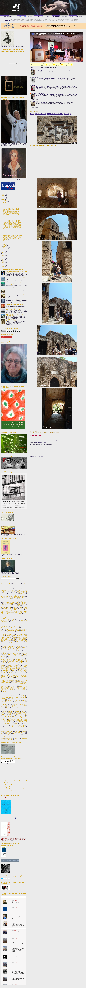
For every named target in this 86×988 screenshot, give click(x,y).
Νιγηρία (24, 682)
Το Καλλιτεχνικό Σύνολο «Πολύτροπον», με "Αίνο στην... (12, 238)
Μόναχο (18, 673)
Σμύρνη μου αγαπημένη (40, 102)
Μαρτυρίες (24, 666)
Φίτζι (1, 732)
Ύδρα (26, 728)
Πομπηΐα (11, 701)
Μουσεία (3, 676)
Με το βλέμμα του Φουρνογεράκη (16, 668)
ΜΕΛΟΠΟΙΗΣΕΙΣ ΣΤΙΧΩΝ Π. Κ (47, 16)
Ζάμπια (14, 637)
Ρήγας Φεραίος (22, 706)
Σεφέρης (2, 712)
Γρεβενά (6, 617)
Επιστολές (3, 633)
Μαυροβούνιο (14, 667)
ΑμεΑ (10, 598)
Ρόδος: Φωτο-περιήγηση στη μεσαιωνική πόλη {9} (11, 208)
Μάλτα (6, 665)
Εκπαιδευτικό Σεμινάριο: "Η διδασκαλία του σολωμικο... (12, 237)
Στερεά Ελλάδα (8, 716)
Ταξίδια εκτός (7, 722)
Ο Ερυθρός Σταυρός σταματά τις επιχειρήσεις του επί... (12, 223)
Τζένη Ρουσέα (12, 725)
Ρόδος (54, 432)
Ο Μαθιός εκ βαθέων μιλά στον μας (10, 773)
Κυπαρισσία (3, 660)
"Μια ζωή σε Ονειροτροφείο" (20, 584)
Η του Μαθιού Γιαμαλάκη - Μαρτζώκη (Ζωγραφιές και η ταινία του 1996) (14, 781)
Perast (5, 739)
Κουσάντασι (16, 656)
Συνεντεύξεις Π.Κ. (11, 719)
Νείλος (12, 682)
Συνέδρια (21, 718)
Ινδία (2, 643)
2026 (3, 194)
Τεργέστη (20, 723)
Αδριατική (3, 593)
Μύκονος (3, 680)
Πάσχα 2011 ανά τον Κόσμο (12, 694)
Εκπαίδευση (24, 628)
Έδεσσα (25, 623)
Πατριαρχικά (22, 695)
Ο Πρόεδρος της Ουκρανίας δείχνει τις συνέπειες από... (12, 227)
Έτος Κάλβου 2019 (20, 634)
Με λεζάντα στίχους (4, 668)
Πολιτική (23, 700)
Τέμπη (16, 723)
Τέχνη (25, 723)
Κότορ (10, 656)
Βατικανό (5, 608)
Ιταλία (25, 645)
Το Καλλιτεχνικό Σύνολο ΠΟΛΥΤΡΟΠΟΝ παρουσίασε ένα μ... (13, 233)
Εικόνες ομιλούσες (17, 626)
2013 (3, 259)
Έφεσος (25, 635)
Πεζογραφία (3, 696)
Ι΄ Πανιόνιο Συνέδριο (10, 641)
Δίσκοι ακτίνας (3, 623)
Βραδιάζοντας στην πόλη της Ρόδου (9, 230)
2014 (3, 258)
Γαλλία (7, 613)
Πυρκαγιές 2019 (16, 705)
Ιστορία (19, 645)
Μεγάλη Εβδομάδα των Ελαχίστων (11, 669)
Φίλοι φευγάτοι (8, 731)
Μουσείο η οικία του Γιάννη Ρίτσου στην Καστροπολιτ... (12, 222)
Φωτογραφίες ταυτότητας (14, 734)
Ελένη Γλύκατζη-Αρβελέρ (20, 629)
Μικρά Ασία (11, 672)
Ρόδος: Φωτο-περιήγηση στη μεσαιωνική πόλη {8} (11, 209)
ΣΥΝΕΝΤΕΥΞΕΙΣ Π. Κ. (66, 16)
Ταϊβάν (26, 719)
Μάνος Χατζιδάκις (17, 665)
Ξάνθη (10, 686)
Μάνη (10, 665)
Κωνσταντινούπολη (17, 660)
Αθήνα (16, 593)
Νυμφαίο (24, 685)
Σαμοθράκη (4, 711)
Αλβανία (23, 596)
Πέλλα (19, 696)
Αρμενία (2, 604)
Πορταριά (24, 701)
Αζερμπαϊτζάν (11, 593)
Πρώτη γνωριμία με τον (12, 766)
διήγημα (8, 620)
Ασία (18, 605)
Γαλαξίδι (20, 612)
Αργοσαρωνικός (6, 602)
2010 (3, 262)
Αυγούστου (5, 240)
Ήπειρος (19, 638)
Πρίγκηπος (18, 702)
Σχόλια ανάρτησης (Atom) (40, 442)
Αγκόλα (14, 592)
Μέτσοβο (20, 671)
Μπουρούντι (23, 679)
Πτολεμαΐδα (15, 704)
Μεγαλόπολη (21, 669)
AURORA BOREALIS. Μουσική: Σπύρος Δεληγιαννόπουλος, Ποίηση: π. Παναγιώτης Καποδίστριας (14, 283)
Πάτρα (15, 695)
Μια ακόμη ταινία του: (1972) (11, 774)
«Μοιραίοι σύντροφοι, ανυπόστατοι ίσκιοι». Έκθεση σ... (12, 228)
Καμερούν (24, 649)
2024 (3, 197)
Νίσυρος (17, 683)
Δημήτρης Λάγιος (6, 618)
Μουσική (12, 677)
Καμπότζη (2, 650)
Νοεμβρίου (5, 201)
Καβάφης (3, 647)
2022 (3, 199)
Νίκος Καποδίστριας (4, 683)
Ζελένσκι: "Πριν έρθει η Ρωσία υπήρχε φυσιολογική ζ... (12, 236)
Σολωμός (3, 714)
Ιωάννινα (18, 646)
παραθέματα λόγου (35, 77)
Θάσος (19, 639)
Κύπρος (8, 660)
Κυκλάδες (18, 659)
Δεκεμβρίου (5, 200)
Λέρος (13, 661)
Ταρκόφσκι (7, 723)
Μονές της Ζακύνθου (6, 675)
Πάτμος (10, 695)
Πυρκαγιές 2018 (10, 705)
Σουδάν (21, 714)
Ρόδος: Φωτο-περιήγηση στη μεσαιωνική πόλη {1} (11, 221)
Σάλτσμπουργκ (24, 710)
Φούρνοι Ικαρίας (17, 732)
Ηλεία (10, 638)
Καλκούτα (4, 649)
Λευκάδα (21, 661)
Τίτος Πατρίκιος (7, 726)
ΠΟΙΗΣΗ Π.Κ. (58, 16)
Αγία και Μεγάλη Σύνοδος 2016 (10, 589)
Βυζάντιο (16, 612)
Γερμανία (12, 613)
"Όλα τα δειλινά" (4, 783)
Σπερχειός (8, 715)
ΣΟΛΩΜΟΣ (37, 16)
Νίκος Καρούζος (11, 683)
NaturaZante (33, 85)
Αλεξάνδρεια (3, 597)
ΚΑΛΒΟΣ (32, 16)
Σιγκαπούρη (13, 712)
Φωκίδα (2, 733)
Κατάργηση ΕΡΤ (4, 652)
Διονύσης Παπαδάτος (16, 621)
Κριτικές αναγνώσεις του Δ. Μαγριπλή (17, 658)
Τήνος (24, 725)
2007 (3, 266)
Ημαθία (15, 638)
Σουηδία (25, 714)
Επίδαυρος (3, 631)
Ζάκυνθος (5, 637)
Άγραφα (18, 592)
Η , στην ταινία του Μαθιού (13, 782)
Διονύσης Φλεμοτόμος (20, 622)
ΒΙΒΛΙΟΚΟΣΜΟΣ (16, 16)
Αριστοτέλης (19, 603)
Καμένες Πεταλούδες (17, 649)
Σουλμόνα (4, 715)
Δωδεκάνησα (50, 432)
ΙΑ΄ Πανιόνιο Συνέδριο (20, 641)
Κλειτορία (7, 655)
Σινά (5, 713)
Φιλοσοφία (18, 731)
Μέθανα (26, 669)
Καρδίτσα (7, 650)
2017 (3, 254)
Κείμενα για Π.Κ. (13, 652)
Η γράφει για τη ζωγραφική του (11, 772)
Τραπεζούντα (3, 727)
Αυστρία (9, 607)
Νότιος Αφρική (23, 683)
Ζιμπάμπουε (19, 637)
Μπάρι (16, 679)
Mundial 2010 (16, 738)
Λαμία (26, 660)
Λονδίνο (10, 664)
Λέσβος (16, 661)
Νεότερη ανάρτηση (33, 440)
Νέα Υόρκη (7, 682)
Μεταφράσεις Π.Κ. (7, 671)
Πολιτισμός (3, 701)
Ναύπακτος (9, 681)
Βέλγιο (10, 608)
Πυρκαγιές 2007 (22, 704)
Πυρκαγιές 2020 (23, 705)
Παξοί (18, 690)
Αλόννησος (5, 598)
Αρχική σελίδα (57, 440)
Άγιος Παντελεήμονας (6, 592)
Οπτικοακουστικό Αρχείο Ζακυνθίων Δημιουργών (14, 688)
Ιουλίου (4, 241)
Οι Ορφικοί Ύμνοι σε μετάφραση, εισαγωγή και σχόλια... (12, 224)
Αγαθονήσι (24, 588)
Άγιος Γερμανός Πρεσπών (14, 591)
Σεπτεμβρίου (5, 239)
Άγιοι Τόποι (11, 590)
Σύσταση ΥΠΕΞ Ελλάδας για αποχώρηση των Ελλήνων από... (13, 214)
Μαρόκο (19, 666)
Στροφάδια (5, 718)
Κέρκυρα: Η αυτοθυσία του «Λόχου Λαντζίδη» (10, 207)
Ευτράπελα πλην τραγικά (17, 635)
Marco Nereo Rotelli (9, 738)
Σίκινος (2, 713)
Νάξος (20, 680)
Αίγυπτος (16, 595)
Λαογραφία (4, 661)
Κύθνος (13, 659)
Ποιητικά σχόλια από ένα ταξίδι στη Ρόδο (10, 212)
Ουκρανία (3, 689)
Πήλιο (21, 697)
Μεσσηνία (25, 670)
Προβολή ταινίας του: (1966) (10, 767)
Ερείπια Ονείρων (16, 633)
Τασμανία (12, 723)
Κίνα (8, 654)
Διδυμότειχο (2, 620)
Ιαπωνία (3, 642)
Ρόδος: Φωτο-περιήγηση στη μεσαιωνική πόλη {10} (11, 203)
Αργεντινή (20, 601)
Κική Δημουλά (24, 653)
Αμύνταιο (20, 598)
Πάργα (21, 691)
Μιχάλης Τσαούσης (21, 672)
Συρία (18, 719)
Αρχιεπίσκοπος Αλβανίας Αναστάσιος (8, 605)
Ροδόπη (13, 707)
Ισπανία (6, 645)
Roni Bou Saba (9, 739)
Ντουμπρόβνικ (17, 685)
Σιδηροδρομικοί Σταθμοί (21, 712)
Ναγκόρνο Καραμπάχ (10, 680)
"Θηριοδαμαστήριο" (16, 583)
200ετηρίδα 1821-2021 (18, 585)
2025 (3, 195)
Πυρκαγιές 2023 (4, 706)
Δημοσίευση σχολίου (33, 437)
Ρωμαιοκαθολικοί (4, 708)
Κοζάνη (11, 655)
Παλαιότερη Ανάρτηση (80, 440)
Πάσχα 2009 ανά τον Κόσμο (10, 692)
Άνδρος (15, 599)
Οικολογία (21, 686)
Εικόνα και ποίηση (8, 625)
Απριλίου (5, 245)
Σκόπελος (10, 713)
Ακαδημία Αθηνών (4, 596)
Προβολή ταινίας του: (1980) (11, 768)
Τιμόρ (2, 726)
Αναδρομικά (8, 599)
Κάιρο (14, 647)
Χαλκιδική (3, 736)
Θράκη (3, 641)
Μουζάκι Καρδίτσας (15, 675)
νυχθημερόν (33, 69)
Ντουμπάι (10, 685)
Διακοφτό (13, 619)
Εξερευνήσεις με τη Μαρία (13, 630)
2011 (3, 261)
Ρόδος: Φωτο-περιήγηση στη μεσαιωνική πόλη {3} (11, 219)
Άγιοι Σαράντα (4, 590)
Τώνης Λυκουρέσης (22, 727)
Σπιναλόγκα (19, 715)
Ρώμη (10, 708)
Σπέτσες (13, 715)
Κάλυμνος (9, 649)
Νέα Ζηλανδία (19, 681)
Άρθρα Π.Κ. (15, 602)
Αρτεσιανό (15, 604)
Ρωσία (14, 708)
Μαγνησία (15, 664)
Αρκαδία (23, 603)
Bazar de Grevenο (6, 210)
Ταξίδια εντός (58, 432)
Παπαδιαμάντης (24, 690)
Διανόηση (18, 619)
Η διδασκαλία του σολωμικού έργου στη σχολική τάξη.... (12, 225)
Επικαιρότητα (10, 631)
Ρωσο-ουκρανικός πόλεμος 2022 (10, 710)
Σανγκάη (10, 711)
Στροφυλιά (11, 718)
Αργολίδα (25, 601)
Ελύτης (2, 630)
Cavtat (24, 737)
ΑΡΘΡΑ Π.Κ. (9, 16)
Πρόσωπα (4, 704)
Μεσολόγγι (19, 670)
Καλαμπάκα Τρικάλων (6, 648)
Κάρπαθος (13, 650)
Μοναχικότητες (12, 673)
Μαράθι (8, 666)
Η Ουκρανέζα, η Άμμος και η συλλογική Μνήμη (15, 294)
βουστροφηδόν (34, 101)
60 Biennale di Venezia (17, 588)
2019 (3, 252)
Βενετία (15, 608)
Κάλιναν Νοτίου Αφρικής (22, 648)
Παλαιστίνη (3, 690)
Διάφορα (23, 619)
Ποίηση (3, 699)
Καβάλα (24, 646)
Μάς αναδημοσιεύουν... (5, 667)
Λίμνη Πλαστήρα (15, 662)
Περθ (17, 697)
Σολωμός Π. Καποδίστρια (13, 714)
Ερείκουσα (9, 633)
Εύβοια (2, 635)
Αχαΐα (26, 607)
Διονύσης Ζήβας (15, 620)
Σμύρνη (25, 713)
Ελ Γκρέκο (5, 629)
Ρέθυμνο (16, 706)
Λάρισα (9, 661)
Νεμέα (16, 682)
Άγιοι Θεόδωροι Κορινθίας (21, 589)
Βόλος (10, 611)
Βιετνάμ (2, 611)
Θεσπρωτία (3, 640)
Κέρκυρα (4, 653)
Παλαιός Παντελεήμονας (20, 689)
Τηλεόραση (19, 725)
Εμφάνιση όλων (82, 109)
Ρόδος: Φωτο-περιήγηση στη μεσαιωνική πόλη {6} (51, 113)
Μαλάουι (2, 665)
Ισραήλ (11, 645)
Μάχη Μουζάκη (22, 667)
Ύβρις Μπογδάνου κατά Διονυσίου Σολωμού (10, 728)
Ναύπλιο (13, 681)
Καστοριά (19, 650)
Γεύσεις (19, 613)
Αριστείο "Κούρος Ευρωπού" (9, 603)
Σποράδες (2, 716)
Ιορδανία (18, 643)
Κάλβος (13, 648)
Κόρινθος (24, 655)
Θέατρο (23, 639)
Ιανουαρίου (5, 248)
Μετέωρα (14, 671)
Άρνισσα (7, 604)
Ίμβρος (25, 642)
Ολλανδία (7, 687)
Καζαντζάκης (9, 647)
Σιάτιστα (8, 712)
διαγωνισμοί (15, 618)
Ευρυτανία (8, 635)
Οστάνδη (18, 688)
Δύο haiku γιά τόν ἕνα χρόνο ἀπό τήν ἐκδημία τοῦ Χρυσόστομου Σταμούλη (50, 78)
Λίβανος (3, 662)
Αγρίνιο (24, 592)
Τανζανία (3, 720)
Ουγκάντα (23, 688)
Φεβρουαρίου (5, 247)
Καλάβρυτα (20, 647)
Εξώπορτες (23, 630)
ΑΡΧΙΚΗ (4, 16)
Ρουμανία (24, 707)
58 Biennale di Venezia (9, 588)
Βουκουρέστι (20, 611)
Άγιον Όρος (20, 590)
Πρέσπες (12, 702)
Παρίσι (25, 691)
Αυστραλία (3, 607)
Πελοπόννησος (9, 697)
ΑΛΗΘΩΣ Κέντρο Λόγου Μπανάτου (18, 597)
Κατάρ (25, 650)
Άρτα (11, 604)
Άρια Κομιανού (24, 602)
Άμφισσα (2, 599)
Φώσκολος (8, 733)
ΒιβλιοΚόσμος (18, 610)
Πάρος (2, 692)
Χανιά (7, 736)
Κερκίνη (25, 652)
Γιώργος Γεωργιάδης (11, 614)
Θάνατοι (24, 638)
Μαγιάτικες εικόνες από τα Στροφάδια (13, 309)
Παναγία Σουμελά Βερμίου (12, 690)
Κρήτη (21, 656)
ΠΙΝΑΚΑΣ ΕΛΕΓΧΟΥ (46, 17)
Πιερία (24, 697)
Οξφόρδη (17, 687)
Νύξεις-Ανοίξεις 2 (4, 686)
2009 (3, 263)
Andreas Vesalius (17, 737)
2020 (3, 251)
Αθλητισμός (22, 593)
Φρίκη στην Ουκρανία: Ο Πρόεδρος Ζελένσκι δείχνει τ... (12, 226)
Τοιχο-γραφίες (15, 726)
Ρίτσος (7, 707)
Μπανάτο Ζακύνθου (6, 679)
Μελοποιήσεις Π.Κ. (6, 670)
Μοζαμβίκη (3, 674)
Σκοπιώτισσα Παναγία (17, 713)
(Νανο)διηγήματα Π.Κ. (5, 585)
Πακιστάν (11, 689)
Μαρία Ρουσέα (13, 666)
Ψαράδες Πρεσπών (8, 737)
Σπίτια (24, 715)
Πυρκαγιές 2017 (3, 705)
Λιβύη (9, 662)
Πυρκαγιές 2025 (10, 706)
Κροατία (2, 659)
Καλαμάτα (25, 647)
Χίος (14, 736)
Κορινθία (19, 655)
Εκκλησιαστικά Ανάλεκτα (9, 628)
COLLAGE (23, 16)
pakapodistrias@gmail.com (10, 20)
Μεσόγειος (14, 670)
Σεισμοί (23, 711)
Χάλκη (24, 734)
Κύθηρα (8, 659)
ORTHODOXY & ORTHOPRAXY (38, 93)
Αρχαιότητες (21, 604)
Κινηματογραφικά (17, 654)
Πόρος (20, 701)
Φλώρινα (10, 732)
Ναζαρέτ (16, 680)
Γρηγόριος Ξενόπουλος (14, 617)
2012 (3, 260)
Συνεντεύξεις (3, 719)
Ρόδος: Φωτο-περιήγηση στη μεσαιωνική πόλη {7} (11, 211)
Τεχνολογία (6, 725)
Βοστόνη (15, 611)
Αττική (24, 605)
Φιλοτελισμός (24, 731)
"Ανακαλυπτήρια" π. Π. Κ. (6, 583)
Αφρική (20, 607)
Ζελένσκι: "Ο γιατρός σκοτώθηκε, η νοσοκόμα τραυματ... (12, 235)
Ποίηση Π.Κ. (14, 699)
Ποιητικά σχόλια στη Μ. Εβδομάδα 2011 (13, 700)
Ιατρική (7, 642)
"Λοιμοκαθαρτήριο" (10, 584)
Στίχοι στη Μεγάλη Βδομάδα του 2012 (20, 716)
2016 (3, 255)
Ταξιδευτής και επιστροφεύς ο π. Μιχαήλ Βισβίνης (16, 720)
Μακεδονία (21, 664)
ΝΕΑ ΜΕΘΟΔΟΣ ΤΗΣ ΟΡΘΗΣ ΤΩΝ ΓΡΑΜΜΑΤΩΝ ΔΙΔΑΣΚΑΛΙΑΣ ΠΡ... (14, 234)
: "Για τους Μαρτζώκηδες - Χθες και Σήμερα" (13, 778)
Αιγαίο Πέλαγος (45, 432)
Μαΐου (4, 244)
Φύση (22, 732)
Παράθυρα (11, 691)
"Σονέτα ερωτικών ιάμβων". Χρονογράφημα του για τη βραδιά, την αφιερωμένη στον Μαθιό (13, 776)
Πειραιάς (9, 696)
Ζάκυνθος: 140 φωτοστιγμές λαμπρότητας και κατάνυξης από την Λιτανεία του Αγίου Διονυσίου (54, 70)
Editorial (2, 738)
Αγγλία (2, 589)
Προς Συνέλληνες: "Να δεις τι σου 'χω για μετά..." (15, 299)
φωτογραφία (3, 734)
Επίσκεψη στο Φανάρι (21, 631)
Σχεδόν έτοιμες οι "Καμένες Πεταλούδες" (14, 289)
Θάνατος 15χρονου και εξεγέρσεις (8, 639)
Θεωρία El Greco (24, 640)
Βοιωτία (7, 611)
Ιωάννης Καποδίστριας (9, 646)
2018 (3, 253)
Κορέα (15, 655)
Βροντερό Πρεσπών (10, 612)
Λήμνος (26, 661)
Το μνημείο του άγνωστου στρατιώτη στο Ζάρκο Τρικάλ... (12, 206)
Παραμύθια (17, 691)
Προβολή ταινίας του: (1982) (9, 779)
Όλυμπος (12, 687)
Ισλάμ (2, 645)
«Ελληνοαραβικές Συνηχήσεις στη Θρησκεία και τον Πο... (12, 215)
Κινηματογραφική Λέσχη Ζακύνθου (9, 787)
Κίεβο (17, 653)
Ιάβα (26, 641)
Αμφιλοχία (24, 598)
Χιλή (11, 736)
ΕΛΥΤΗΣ (28, 16)
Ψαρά (2, 737)
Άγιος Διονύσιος (24, 591)
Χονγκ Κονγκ (19, 736)
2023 (3, 198)
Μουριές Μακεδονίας (23, 675)
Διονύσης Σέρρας (10, 622)
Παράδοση (5, 691)
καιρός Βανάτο (32, 64)
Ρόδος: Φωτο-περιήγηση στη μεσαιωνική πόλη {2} (11, 220)
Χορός (25, 736)
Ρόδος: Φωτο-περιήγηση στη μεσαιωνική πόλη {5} (11, 216)
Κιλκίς (4, 654)
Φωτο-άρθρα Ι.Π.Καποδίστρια (19, 733)
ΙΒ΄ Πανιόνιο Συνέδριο (15, 642)
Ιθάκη (22, 642)
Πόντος (16, 701)
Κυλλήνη (24, 659)
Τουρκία (22, 726)
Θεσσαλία (9, 640)
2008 (3, 265)
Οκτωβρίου (5, 202)
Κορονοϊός (3, 657)
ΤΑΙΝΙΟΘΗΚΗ (75, 16)
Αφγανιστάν (15, 607)
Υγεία (22, 728)
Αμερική (14, 598)
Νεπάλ (20, 682)
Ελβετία (11, 629)
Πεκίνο (14, 696)
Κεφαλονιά (12, 653)
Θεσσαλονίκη (15, 640)
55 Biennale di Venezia (15, 587)
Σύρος (22, 719)
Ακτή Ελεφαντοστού (15, 596)
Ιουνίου (4, 243)
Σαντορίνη (17, 711)
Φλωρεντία (5, 732)
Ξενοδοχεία (15, 686)
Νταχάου (5, 685)
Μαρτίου (4, 246)
